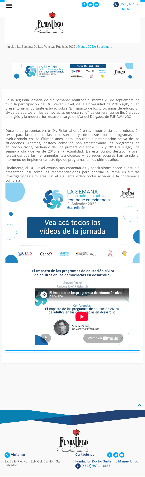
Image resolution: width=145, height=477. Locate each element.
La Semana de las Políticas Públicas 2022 (46, 46)
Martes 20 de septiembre (95, 46)
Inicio (11, 46)
